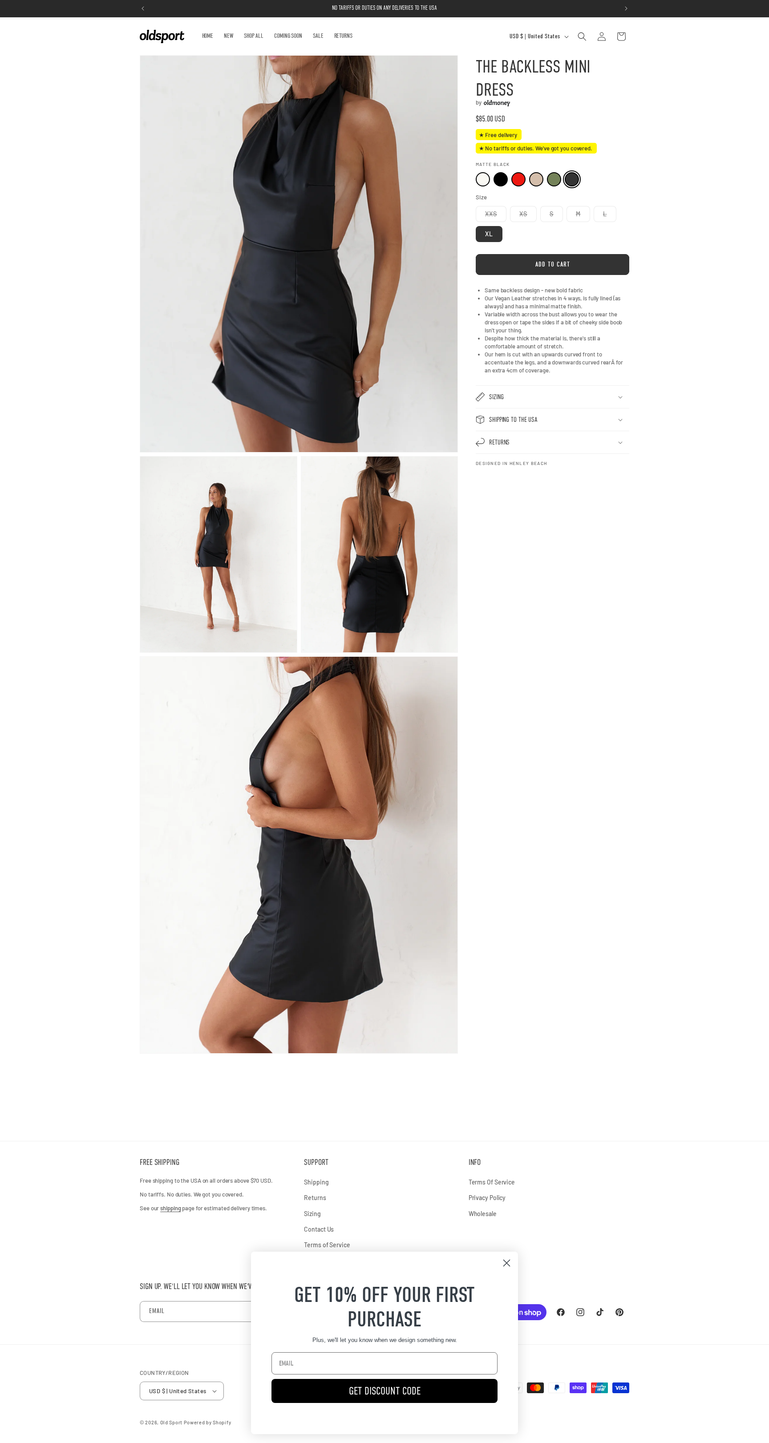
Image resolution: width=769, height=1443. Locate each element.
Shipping (316, 1182)
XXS (495, 216)
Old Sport (171, 1422)
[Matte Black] (572, 180)
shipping (170, 1208)
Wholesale (483, 1213)
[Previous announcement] (143, 8)
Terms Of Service (492, 1182)
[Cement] (536, 180)
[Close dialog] (506, 1263)
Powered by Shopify (207, 1422)
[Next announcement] (626, 8)
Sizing (312, 1213)
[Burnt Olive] (554, 180)
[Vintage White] (483, 180)
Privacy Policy (487, 1197)
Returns (315, 1197)
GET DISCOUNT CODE (385, 1391)
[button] (582, 36)
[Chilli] (518, 180)
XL (489, 234)
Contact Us (319, 1229)
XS (528, 216)
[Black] (501, 180)
